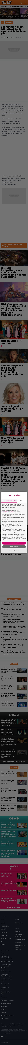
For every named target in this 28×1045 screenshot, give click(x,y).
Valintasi (22, 501)
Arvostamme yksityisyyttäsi (9, 500)
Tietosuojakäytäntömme (14, 550)
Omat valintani (14, 546)
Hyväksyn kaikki (14, 543)
